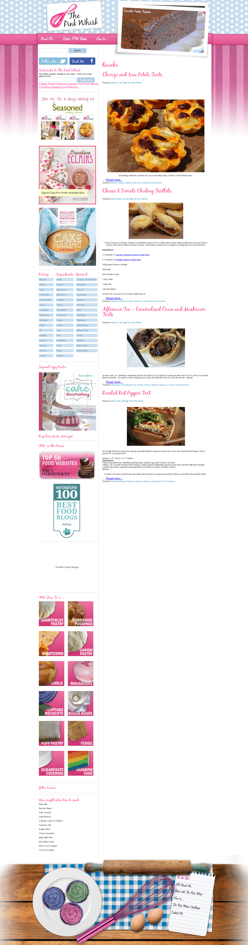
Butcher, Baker (45, 808)
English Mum (44, 829)
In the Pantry (82, 325)
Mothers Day (82, 330)
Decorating (81, 295)
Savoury (137, 183)
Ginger (60, 320)
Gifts (79, 310)
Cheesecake (45, 300)
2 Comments (156, 183)
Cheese (114, 301)
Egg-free (80, 300)
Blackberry (61, 290)
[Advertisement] (155, 90)
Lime (59, 330)
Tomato (147, 301)
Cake (41, 290)
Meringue (43, 320)
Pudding (42, 335)
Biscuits (42, 279)
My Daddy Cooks (46, 842)
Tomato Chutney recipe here (128, 260)
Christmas (81, 285)
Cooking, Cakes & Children (51, 821)
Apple (59, 279)
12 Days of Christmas (86, 279)
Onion (114, 183)
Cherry (60, 305)
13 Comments (182, 385)
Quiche (128, 183)
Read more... (114, 179)
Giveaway (81, 315)
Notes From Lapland (48, 846)
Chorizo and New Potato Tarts (132, 74)
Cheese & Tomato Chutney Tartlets (136, 190)
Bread (42, 285)
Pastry (121, 183)
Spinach (156, 481)
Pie (40, 330)
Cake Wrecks (45, 817)
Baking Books (83, 351)
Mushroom (131, 385)
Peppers (130, 481)
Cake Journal (45, 812)
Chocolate (61, 310)
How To (80, 290)
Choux (42, 305)
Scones (42, 351)
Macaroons (44, 315)
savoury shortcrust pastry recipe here (132, 255)
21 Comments (168, 481)
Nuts (59, 335)
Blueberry (61, 295)
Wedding (80, 340)
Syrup (59, 351)
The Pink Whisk (134, 83)
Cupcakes (43, 310)
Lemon (60, 325)
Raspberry (61, 340)
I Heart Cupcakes (46, 833)
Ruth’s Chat (82, 345)
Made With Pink (45, 837)
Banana (60, 285)
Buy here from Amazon (56, 436)
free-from (81, 305)
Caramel (60, 300)
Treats (145, 183)
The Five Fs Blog (46, 850)
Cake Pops (44, 295)
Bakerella (43, 804)
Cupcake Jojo (45, 825)
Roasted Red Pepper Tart (126, 393)
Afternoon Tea (118, 385)
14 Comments (158, 301)
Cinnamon (61, 315)
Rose (59, 345)
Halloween (81, 320)
